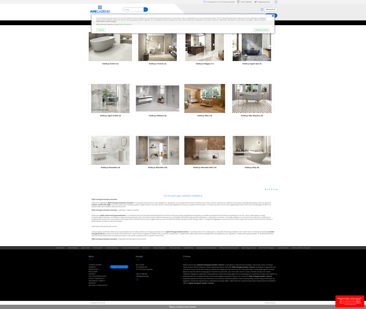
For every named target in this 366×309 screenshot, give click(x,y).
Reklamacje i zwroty (97, 281)
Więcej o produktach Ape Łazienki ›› (183, 307)
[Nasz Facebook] (275, 1)
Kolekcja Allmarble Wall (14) (204, 167)
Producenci (93, 269)
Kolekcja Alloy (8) (252, 167)
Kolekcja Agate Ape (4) (251, 64)
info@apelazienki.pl (263, 2)
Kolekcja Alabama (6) (157, 115)
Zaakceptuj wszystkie (261, 30)
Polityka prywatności (98, 276)
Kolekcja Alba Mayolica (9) (252, 115)
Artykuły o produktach (98, 285)
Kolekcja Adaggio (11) (205, 64)
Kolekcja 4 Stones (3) (157, 64)
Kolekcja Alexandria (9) (110, 167)
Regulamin (93, 272)
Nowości (92, 267)
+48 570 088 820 (246, 2)
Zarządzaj (101, 30)
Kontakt (92, 274)
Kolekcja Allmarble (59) (157, 167)
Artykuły (92, 283)
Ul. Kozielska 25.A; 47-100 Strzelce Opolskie (220, 2)
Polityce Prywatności (125, 24)
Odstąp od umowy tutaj (119, 267)
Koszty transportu (96, 278)
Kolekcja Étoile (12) (110, 64)
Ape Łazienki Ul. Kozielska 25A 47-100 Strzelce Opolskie (144, 267)
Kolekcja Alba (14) (204, 115)
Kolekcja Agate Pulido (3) (110, 115)
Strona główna (95, 265)
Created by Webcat (270, 303)
